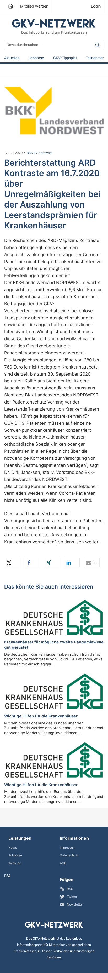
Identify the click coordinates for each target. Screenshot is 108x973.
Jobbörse (36, 58)
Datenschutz (69, 855)
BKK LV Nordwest (39, 152)
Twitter (72, 897)
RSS (70, 889)
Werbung (14, 863)
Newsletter (75, 904)
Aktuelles (11, 58)
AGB (63, 863)
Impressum (67, 847)
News (12, 847)
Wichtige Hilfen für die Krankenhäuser (41, 715)
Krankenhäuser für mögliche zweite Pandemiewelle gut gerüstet (54, 645)
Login (96, 6)
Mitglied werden (34, 6)
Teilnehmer (95, 58)
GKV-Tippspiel (65, 58)
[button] (12, 562)
